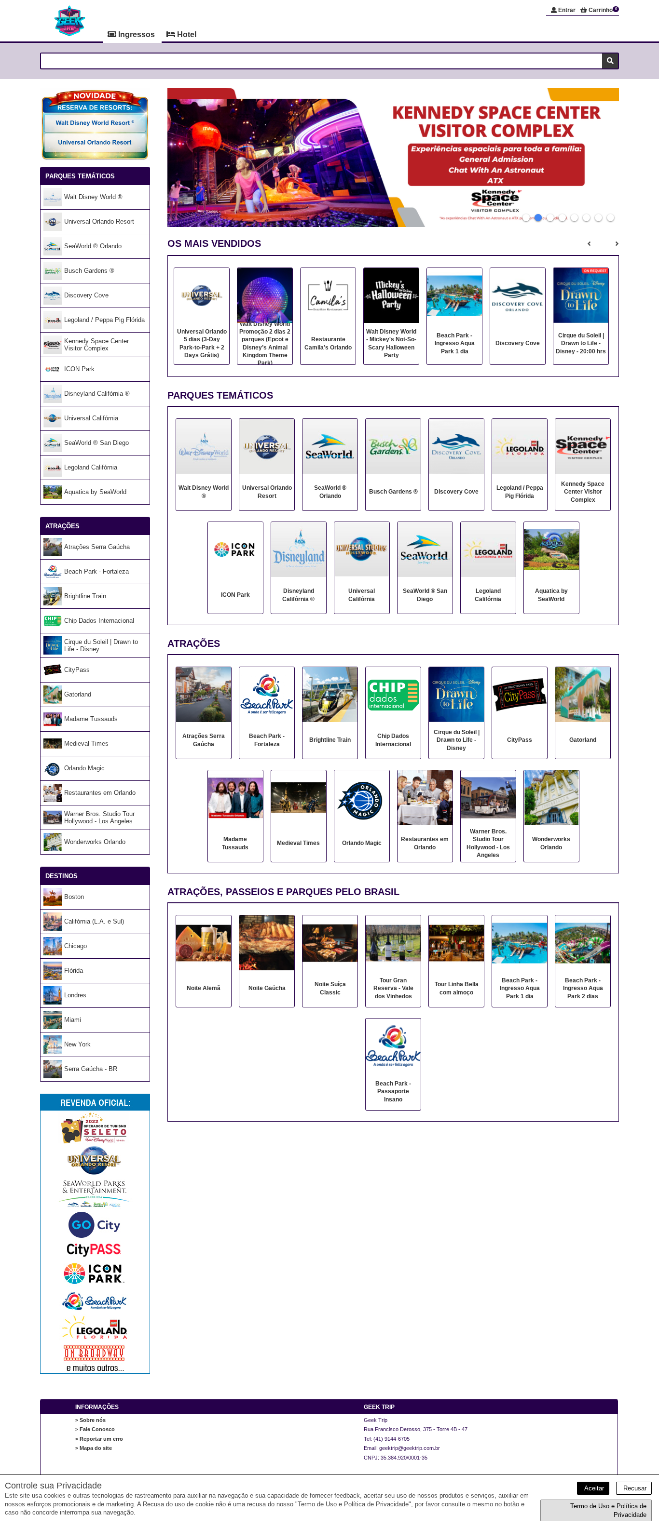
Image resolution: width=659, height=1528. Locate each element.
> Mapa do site (93, 1448)
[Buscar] (610, 61)
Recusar (633, 1488)
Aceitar (593, 1488)
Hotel (185, 34)
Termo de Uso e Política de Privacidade (608, 1510)
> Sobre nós (90, 1420)
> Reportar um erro (99, 1439)
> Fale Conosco (95, 1429)
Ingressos (136, 34)
